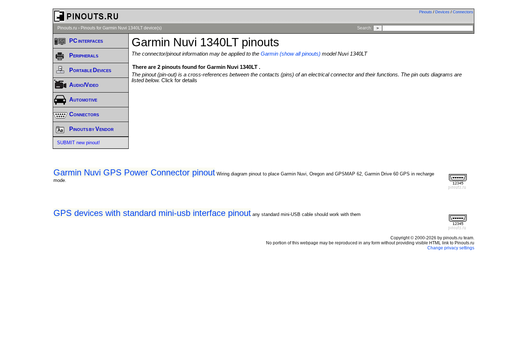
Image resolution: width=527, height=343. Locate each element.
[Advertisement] (302, 103)
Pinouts (425, 12)
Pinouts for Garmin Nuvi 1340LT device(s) (121, 27)
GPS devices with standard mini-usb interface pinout (152, 213)
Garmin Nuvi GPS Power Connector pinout (134, 172)
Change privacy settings (450, 247)
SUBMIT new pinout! (78, 142)
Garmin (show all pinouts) (291, 54)
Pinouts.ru (67, 27)
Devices (442, 12)
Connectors (463, 12)
